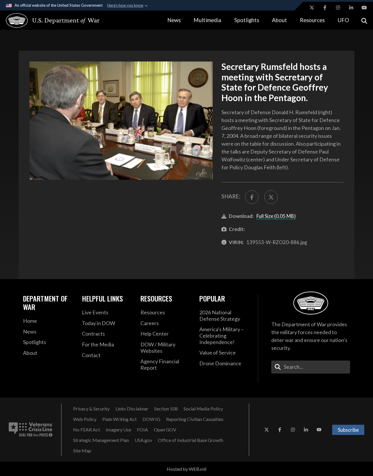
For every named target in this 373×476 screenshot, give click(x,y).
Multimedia (207, 20)
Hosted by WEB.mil (186, 469)
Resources (312, 20)
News (174, 20)
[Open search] (364, 20)
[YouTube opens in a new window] (364, 7)
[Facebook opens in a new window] (325, 7)
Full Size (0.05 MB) (276, 216)
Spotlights (246, 20)
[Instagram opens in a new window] (338, 7)
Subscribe (348, 430)
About (279, 20)
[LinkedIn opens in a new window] (351, 7)
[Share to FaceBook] (251, 197)
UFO (343, 20)
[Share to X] (271, 197)
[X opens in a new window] (311, 7)
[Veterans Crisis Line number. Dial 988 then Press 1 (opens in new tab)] (30, 429)
